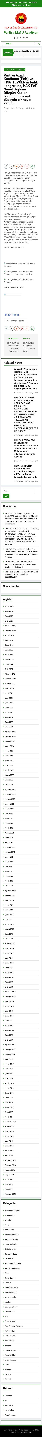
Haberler (34, 2)
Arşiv (29, 5)
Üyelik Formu (19, 5)
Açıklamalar (12, 2)
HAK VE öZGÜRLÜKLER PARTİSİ (21, 28)
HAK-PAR (23, 2)
